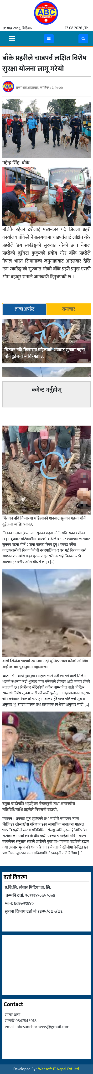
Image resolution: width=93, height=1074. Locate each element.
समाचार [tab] (68, 309)
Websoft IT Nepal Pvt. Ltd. (59, 1069)
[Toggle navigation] (12, 38)
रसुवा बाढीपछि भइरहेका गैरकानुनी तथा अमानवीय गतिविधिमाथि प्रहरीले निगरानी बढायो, (38, 806)
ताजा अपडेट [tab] (24, 309)
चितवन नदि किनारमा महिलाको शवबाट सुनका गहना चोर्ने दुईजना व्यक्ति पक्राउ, (44, 353)
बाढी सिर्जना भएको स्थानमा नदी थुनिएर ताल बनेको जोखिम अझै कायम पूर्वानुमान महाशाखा (45, 664)
